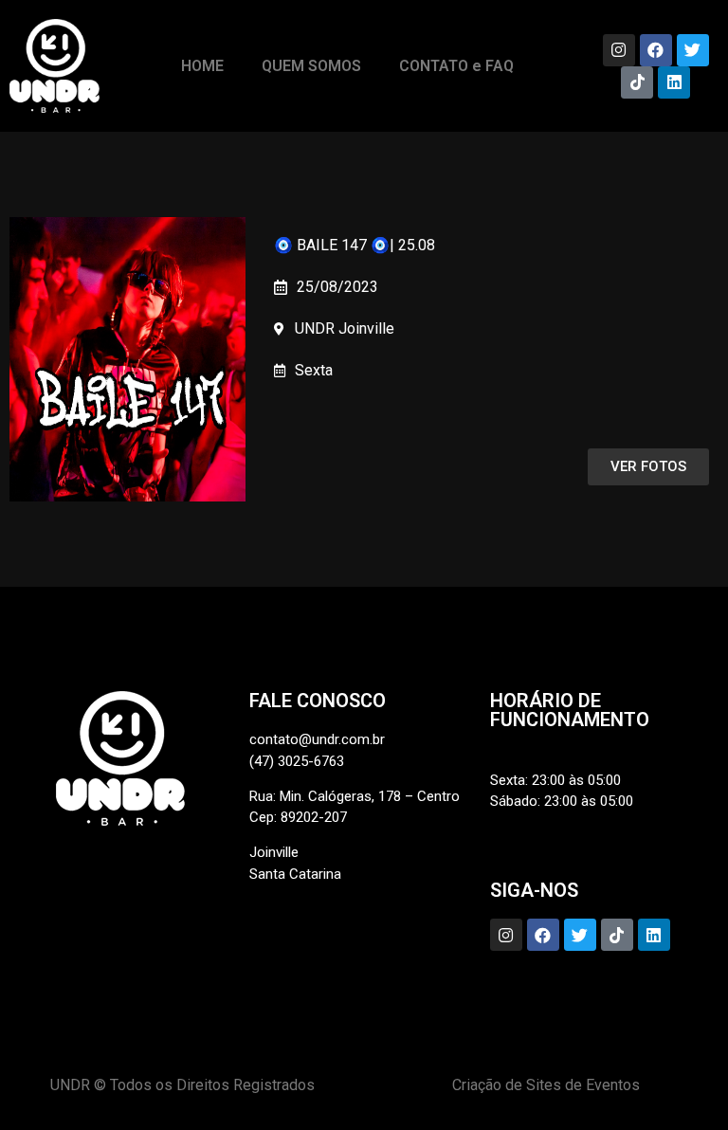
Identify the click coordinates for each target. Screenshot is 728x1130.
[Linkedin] (674, 82)
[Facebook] (656, 50)
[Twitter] (693, 50)
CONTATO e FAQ (456, 66)
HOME (202, 66)
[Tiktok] (637, 82)
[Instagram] (619, 50)
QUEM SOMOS (311, 66)
